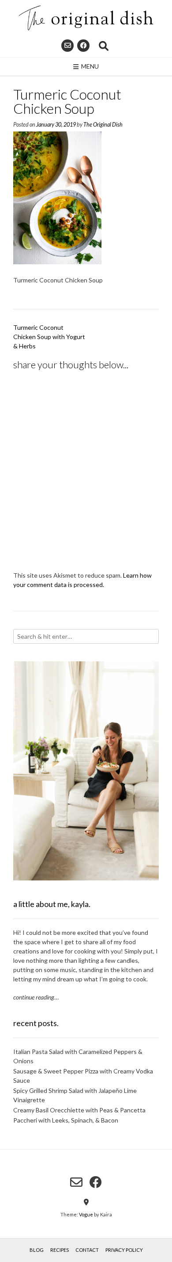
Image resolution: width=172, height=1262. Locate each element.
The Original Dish (103, 124)
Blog (37, 1250)
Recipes (59, 1250)
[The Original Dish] (86, 18)
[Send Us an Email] (67, 45)
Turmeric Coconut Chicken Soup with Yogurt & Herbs (49, 337)
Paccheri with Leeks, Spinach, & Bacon (65, 1120)
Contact (87, 1250)
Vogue (86, 1214)
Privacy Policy (124, 1250)
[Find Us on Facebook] (83, 45)
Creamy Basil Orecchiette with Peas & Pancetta (79, 1110)
